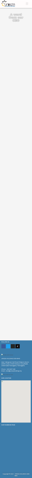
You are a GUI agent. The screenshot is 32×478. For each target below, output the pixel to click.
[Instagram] (13, 346)
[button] (27, 3)
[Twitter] (8, 346)
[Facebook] (3, 346)
